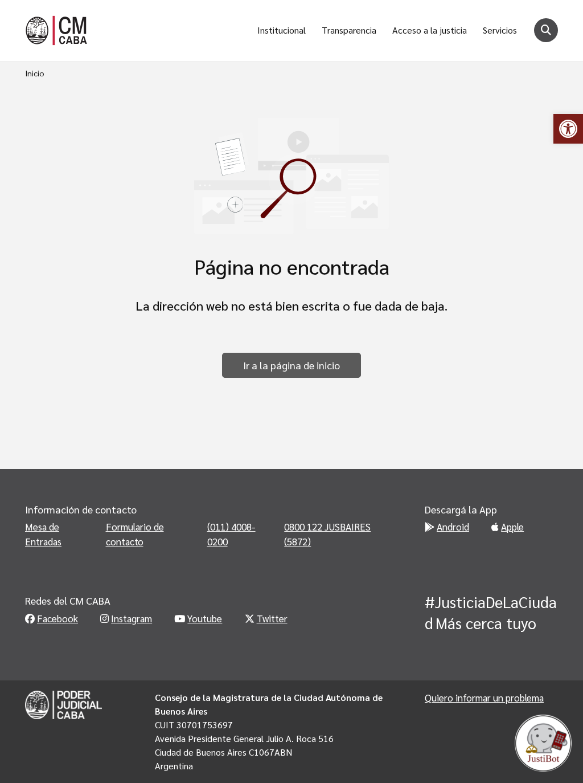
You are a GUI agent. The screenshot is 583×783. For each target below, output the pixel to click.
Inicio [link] (34, 73)
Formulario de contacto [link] (135, 534)
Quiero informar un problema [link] (484, 697)
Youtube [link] (204, 618)
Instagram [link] (131, 618)
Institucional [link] (281, 30)
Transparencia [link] (349, 30)
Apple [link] (512, 526)
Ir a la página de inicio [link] (291, 365)
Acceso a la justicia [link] (429, 30)
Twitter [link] (272, 618)
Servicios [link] (500, 30)
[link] (568, 129)
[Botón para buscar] (546, 30)
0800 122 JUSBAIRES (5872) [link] (327, 534)
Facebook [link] (57, 618)
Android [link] (453, 526)
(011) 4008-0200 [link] (231, 534)
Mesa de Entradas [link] (43, 534)
